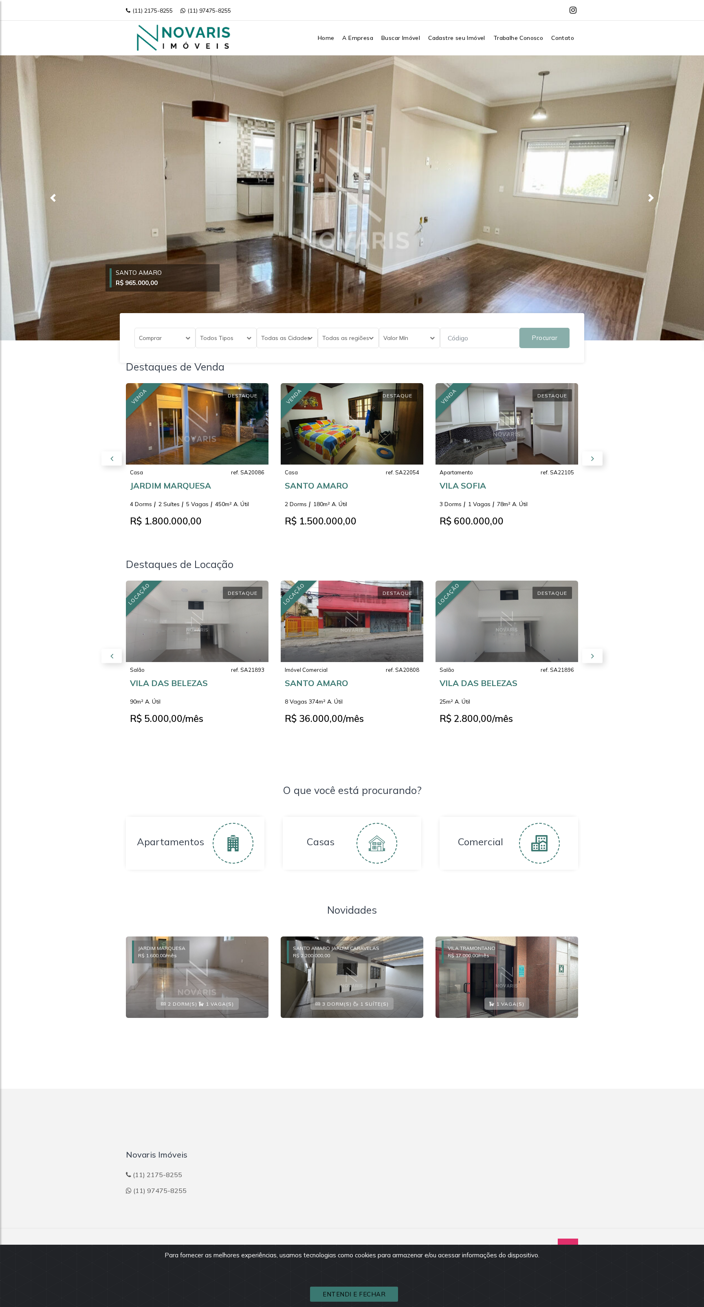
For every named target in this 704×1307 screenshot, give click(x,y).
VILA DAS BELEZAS (169, 683)
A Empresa (357, 38)
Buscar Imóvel (400, 38)
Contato (562, 38)
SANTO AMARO (316, 485)
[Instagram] (573, 10)
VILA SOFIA (463, 485)
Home (326, 38)
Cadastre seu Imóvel (456, 38)
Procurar (544, 338)
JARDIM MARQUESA (170, 485)
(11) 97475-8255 (209, 10)
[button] (53, 197)
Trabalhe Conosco (518, 38)
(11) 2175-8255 (152, 10)
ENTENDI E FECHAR (354, 1294)
